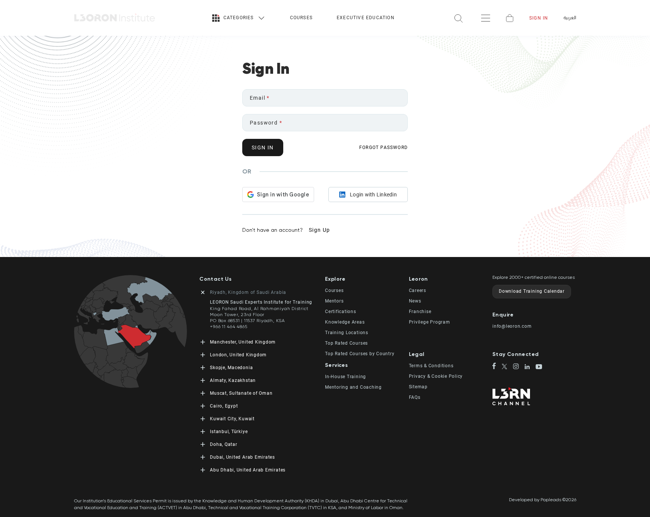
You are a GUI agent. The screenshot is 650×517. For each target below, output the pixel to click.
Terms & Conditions (431, 365)
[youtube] (539, 367)
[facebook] (497, 366)
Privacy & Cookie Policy (436, 376)
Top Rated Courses (346, 343)
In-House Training (345, 376)
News (415, 301)
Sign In (538, 18)
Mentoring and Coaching (353, 387)
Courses (301, 17)
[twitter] (507, 367)
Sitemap (418, 386)
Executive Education (366, 17)
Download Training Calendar (532, 291)
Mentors (334, 301)
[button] (367, 279)
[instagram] (519, 367)
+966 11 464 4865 (228, 326)
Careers (417, 290)
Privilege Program (429, 322)
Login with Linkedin (373, 195)
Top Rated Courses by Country (360, 353)
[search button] (458, 18)
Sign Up (319, 230)
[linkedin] (530, 367)
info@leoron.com (512, 326)
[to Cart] (509, 18)
